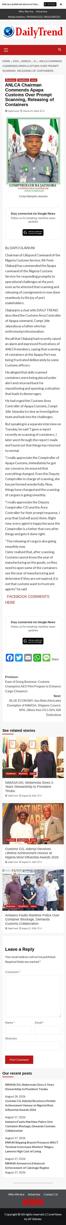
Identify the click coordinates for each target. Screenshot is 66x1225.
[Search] (59, 49)
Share (55, 659)
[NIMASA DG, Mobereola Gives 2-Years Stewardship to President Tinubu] (33, 757)
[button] (6, 49)
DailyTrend (13, 111)
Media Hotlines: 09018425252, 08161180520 (34, 16)
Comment (13, 971)
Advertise (41, 11)
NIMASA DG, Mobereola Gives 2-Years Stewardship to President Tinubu (29, 787)
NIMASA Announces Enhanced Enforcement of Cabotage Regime (27, 1165)
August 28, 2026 (29, 796)
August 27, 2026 (29, 862)
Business (10, 80)
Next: (34, 705)
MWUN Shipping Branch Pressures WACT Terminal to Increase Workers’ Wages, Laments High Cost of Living (31, 1147)
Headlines (23, 80)
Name (10, 1022)
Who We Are (26, 11)
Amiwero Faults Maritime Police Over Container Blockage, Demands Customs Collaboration (32, 919)
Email (39, 1022)
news (33, 80)
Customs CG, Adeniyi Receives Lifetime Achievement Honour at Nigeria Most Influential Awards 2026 (32, 853)
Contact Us (51, 1194)
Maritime (23, 773)
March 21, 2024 (31, 111)
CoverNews (54, 1214)
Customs (10, 840)
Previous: (33, 684)
